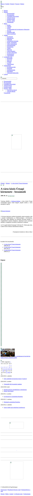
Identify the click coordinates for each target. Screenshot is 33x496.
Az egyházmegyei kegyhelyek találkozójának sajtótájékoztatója (15, 357)
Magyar (3, 4)
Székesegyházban (15, 201)
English (7, 4)
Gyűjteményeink (8, 57)
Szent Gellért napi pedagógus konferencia (14, 407)
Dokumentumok (11, 45)
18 (3, 370)
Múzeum (9, 61)
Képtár (8, 25)
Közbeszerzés (10, 54)
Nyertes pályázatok (12, 52)
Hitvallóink (10, 71)
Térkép (9, 48)
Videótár (9, 26)
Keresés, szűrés (11, 20)
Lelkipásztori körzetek (12, 41)
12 (4, 369)
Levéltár (9, 62)
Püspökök (9, 68)
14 (8, 369)
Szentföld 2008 (11, 32)
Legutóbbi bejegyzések (13, 16)
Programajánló (10, 13)
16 (11, 369)
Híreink (6, 10)
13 (6, 369)
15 (9, 369)
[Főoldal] (1, 2)
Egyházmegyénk (11, 67)
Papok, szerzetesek (12, 42)
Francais (17, 4)
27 (6, 372)
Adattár (6, 35)
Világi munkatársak (12, 44)
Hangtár (9, 31)
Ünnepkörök (10, 22)
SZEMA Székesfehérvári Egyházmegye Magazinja (18, 28)
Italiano (22, 4)
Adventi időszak (11, 91)
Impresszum (4, 489)
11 (3, 369)
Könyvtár (9, 60)
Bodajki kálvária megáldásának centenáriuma (15, 389)
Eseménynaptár (11, 19)
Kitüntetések (10, 47)
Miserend (9, 49)
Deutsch (12, 4)
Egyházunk (10, 36)
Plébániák (9, 39)
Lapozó (6, 74)
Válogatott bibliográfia (12, 73)
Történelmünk (7, 65)
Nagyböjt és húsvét (12, 90)
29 (9, 372)
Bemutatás (9, 58)
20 (6, 370)
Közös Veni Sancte (8, 391)
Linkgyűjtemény (11, 51)
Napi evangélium (11, 33)
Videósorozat (10, 64)
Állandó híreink (11, 18)
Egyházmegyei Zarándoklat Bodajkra (13, 396)
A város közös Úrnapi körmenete (19, 183)
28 (8, 372)
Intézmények (10, 38)
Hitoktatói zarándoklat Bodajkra (12, 402)
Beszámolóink (10, 15)
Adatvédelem (10, 55)
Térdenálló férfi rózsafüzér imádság (13, 384)
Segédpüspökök (11, 70)
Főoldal (2, 183)
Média (5, 23)
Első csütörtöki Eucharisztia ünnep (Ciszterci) (15, 378)
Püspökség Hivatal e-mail (14, 489)
